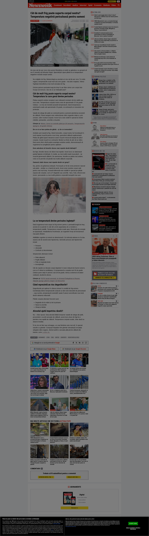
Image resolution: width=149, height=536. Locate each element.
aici (52, 529)
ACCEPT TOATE (133, 523)
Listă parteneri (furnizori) (70, 526)
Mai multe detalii (56, 523)
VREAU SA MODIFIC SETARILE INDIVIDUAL (133, 528)
